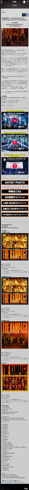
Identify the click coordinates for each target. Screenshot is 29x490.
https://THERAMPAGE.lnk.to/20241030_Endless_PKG (12, 482)
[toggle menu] (27, 1)
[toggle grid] (1, 1)
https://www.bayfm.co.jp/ (12, 102)
